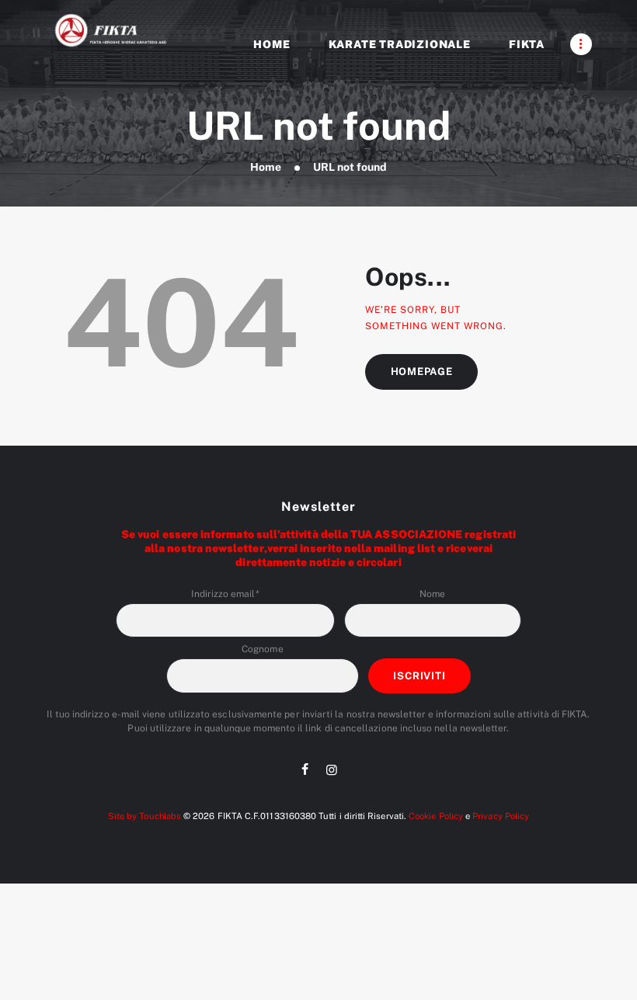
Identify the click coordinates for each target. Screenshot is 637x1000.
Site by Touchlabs (144, 816)
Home (265, 167)
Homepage (422, 371)
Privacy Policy (500, 816)
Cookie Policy (436, 816)
